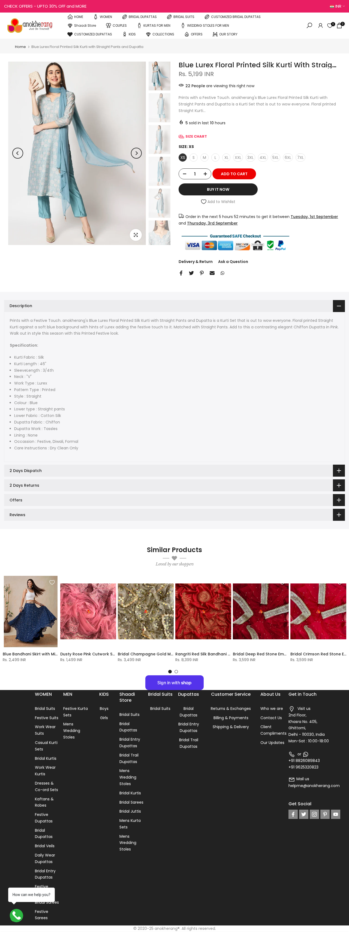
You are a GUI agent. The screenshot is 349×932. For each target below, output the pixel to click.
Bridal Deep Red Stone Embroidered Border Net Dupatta (288, 654)
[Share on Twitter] (191, 273)
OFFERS (197, 34)
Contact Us (271, 718)
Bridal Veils (45, 846)
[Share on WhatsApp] (222, 273)
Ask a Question (233, 261)
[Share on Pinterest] (201, 273)
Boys (104, 708)
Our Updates (272, 742)
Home (20, 47)
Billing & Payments (230, 718)
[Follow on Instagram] (314, 814)
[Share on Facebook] (181, 273)
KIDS (132, 34)
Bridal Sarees (47, 902)
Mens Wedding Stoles (71, 730)
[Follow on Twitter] (303, 814)
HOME (78, 16)
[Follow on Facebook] (293, 814)
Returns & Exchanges (231, 708)
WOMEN (106, 16)
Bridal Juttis (130, 811)
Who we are (271, 708)
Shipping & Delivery (231, 727)
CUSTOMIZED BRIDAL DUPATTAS (236, 16)
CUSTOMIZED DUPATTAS (93, 34)
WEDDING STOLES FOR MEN (208, 25)
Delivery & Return (196, 261)
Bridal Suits (45, 708)
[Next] (136, 153)
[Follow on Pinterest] (325, 814)
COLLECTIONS (163, 34)
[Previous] (17, 153)
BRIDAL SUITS (183, 16)
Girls (104, 718)
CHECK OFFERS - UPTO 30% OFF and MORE (45, 6)
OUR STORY (228, 34)
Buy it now (218, 189)
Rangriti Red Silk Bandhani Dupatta (209, 654)
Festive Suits (46, 718)
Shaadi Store (85, 25)
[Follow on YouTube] (335, 814)
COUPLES (120, 25)
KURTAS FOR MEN (156, 25)
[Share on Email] (212, 273)
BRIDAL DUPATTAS (143, 16)
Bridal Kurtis (45, 758)
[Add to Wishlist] (52, 582)
